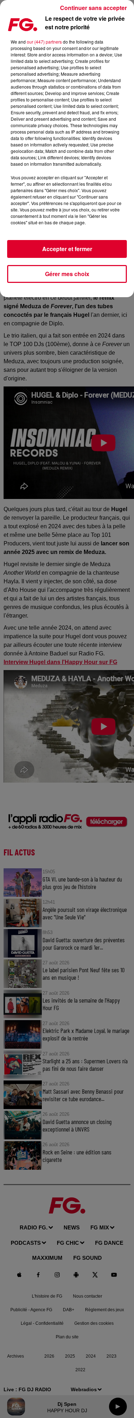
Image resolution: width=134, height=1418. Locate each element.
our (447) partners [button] (44, 42)
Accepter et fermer (67, 249)
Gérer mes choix (67, 274)
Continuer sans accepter (93, 8)
